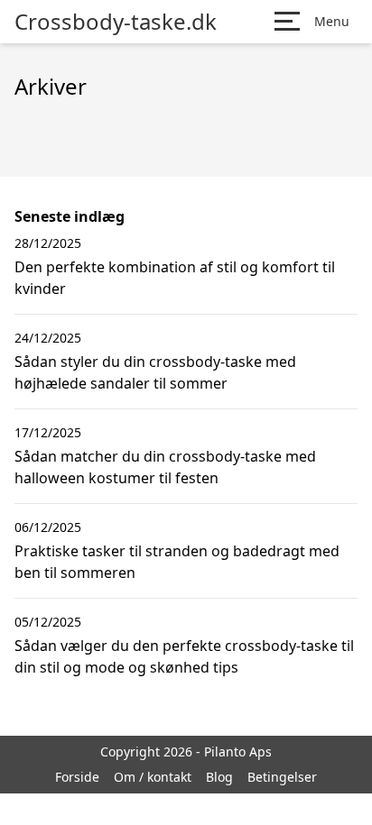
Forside (77, 776)
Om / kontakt (152, 776)
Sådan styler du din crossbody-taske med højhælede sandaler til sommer (155, 372)
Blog (219, 776)
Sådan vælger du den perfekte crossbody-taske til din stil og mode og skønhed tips (184, 656)
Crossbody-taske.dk (115, 21)
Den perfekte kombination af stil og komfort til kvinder (174, 277)
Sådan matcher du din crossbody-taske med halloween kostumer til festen (165, 467)
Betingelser (282, 776)
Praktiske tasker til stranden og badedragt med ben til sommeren (176, 561)
